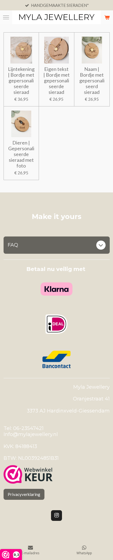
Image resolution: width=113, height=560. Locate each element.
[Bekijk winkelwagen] (107, 17)
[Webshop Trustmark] (28, 475)
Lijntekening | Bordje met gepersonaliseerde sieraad (21, 80)
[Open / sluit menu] (6, 17)
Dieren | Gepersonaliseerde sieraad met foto (21, 154)
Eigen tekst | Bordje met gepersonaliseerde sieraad (56, 80)
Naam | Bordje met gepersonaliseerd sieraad (91, 80)
